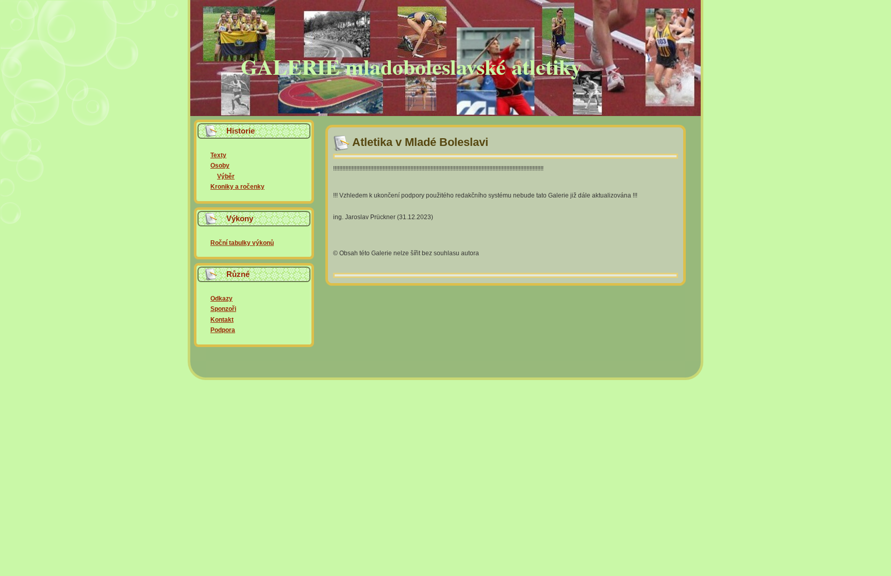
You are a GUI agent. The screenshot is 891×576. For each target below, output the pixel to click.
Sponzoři (223, 308)
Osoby (219, 165)
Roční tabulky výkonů (242, 242)
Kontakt (222, 319)
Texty (218, 155)
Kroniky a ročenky (237, 186)
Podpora (222, 330)
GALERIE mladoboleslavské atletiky (411, 66)
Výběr (226, 176)
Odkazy (221, 298)
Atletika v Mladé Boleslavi (420, 142)
